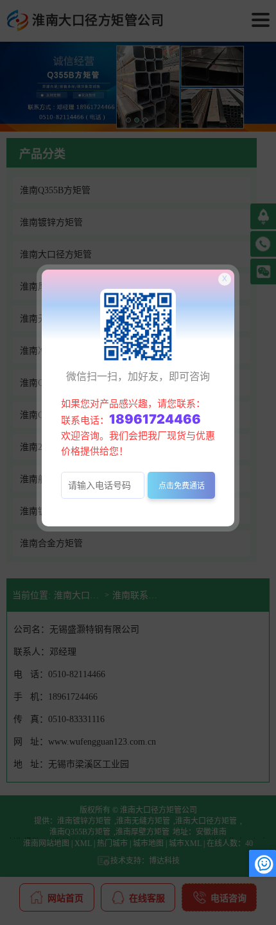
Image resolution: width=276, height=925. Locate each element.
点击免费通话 (182, 485)
